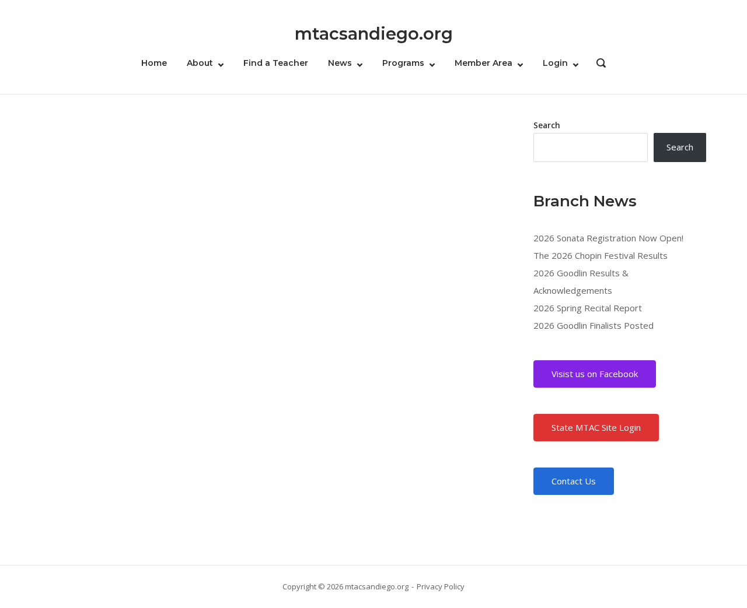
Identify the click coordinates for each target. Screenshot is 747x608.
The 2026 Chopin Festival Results (600, 255)
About (200, 63)
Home (154, 63)
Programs (403, 63)
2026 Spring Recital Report (587, 308)
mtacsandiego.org (374, 33)
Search (546, 125)
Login (555, 63)
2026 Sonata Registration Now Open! (608, 238)
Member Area (483, 63)
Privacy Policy (441, 586)
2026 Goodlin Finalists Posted (593, 325)
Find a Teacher (275, 63)
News (340, 63)
